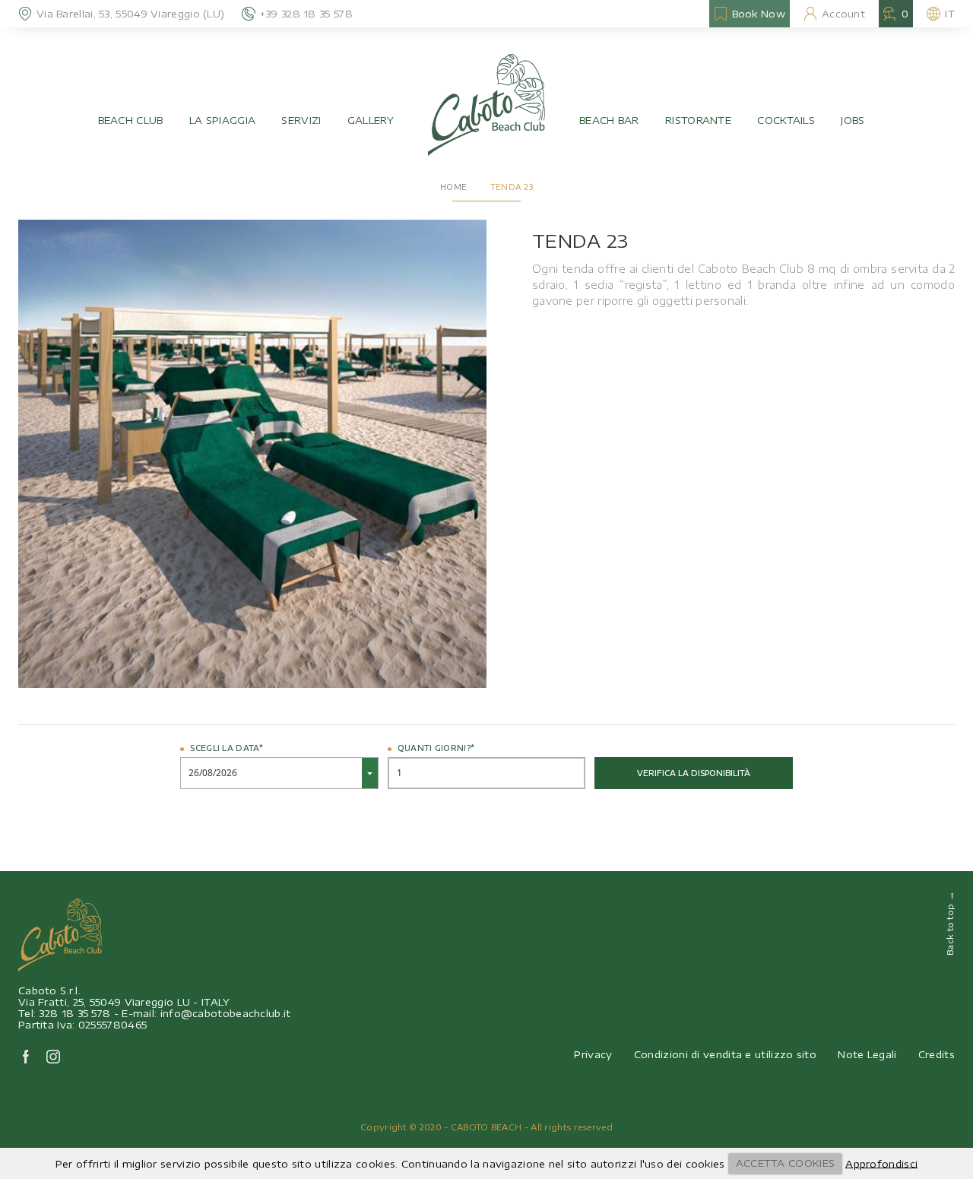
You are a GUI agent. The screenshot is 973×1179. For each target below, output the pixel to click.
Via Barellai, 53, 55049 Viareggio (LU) (130, 14)
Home (453, 187)
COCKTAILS (786, 120)
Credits (936, 1054)
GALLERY (370, 120)
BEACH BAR (609, 120)
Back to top (949, 923)
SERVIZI (301, 120)
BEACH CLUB (130, 120)
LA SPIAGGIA (222, 120)
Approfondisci (881, 1163)
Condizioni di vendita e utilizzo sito (725, 1054)
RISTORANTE (698, 120)
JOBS (852, 120)
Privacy (593, 1054)
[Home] (486, 105)
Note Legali (867, 1054)
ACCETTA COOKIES (785, 1163)
